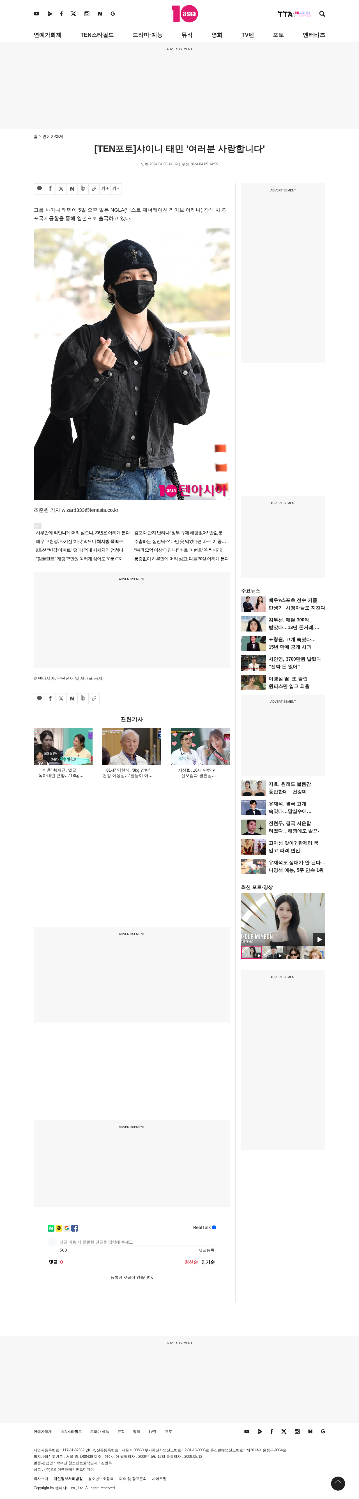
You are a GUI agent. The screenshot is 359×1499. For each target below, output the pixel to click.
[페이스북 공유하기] (50, 189)
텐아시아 (62, 1488)
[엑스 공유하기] (61, 189)
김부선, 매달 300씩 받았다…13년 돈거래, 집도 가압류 (292, 627)
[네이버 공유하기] (72, 189)
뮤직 (187, 35)
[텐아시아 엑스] (73, 13)
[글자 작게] (115, 189)
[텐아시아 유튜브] (36, 13)
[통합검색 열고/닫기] (322, 14)
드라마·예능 (148, 35)
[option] (283, 919)
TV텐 (247, 35)
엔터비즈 (314, 35)
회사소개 (41, 1479)
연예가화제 (48, 35)
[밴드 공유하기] (83, 189)
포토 (278, 35)
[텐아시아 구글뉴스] (113, 13)
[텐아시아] (185, 13)
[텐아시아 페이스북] (61, 13)
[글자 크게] (105, 189)
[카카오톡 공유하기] (39, 189)
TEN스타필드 (97, 35)
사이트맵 (159, 1479)
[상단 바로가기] (338, 1484)
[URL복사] (94, 189)
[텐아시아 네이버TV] (49, 13)
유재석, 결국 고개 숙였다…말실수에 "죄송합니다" (288, 811)
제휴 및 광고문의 (133, 1479)
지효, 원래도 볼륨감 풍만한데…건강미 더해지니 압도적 (290, 791)
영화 (217, 35)
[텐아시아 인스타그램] (86, 13)
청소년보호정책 (101, 1479)
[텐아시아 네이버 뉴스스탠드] (100, 13)
